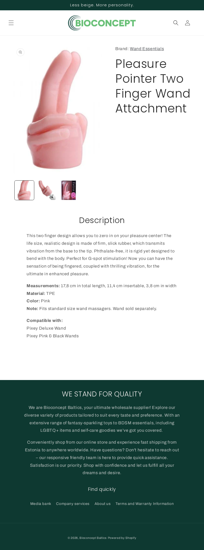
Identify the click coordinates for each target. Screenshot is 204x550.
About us (103, 504)
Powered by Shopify (122, 537)
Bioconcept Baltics (93, 537)
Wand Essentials (147, 48)
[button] (11, 23)
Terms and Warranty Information (145, 504)
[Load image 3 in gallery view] (68, 190)
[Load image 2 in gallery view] (46, 190)
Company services (73, 504)
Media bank (40, 504)
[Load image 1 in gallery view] (24, 190)
